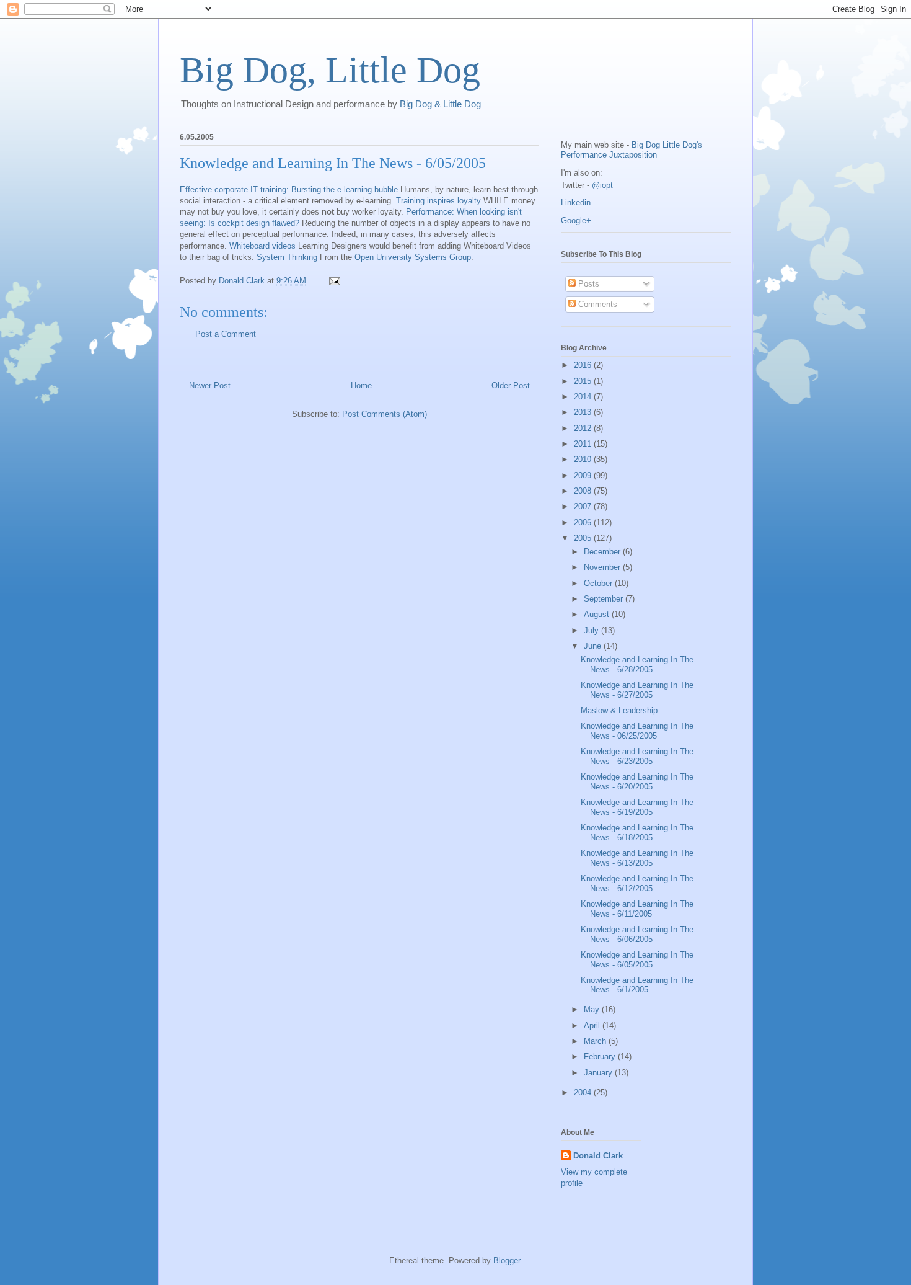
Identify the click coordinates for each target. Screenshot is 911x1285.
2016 (584, 365)
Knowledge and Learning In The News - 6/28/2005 (637, 664)
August (598, 614)
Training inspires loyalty (438, 200)
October (599, 583)
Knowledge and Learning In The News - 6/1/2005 (637, 985)
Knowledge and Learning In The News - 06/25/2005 (637, 730)
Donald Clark (598, 1155)
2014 (584, 396)
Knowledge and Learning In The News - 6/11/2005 (637, 908)
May (593, 1009)
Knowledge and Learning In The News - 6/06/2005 (637, 934)
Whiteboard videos (262, 246)
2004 (584, 1092)
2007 (584, 506)
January (599, 1072)
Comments (596, 304)
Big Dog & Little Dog (440, 104)
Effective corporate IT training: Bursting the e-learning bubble (289, 189)
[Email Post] (334, 280)
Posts (587, 283)
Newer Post (210, 385)
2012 (584, 428)
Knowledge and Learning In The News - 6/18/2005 (637, 832)
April (593, 1025)
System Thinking (287, 257)
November (603, 567)
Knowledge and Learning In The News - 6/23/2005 (637, 756)
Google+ (576, 220)
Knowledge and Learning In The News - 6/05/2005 (637, 959)
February (601, 1056)
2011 (584, 443)
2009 (584, 475)
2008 (584, 491)
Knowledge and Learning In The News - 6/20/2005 (637, 781)
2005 (584, 538)
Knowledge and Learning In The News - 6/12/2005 (637, 883)
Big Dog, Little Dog (330, 70)
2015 (584, 381)
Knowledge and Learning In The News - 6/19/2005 (637, 807)
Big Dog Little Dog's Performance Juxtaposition (631, 149)
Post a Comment (225, 334)
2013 (584, 412)
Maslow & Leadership (619, 710)
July (592, 630)
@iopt (602, 185)
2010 (584, 459)
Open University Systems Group (412, 257)
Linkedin (576, 202)
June (594, 646)
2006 (584, 522)
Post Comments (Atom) (384, 414)
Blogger (506, 1260)
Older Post (510, 385)
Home (361, 385)
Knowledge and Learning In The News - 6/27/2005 (637, 690)
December (603, 551)
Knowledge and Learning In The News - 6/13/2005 (637, 858)
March (596, 1041)
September (604, 598)
